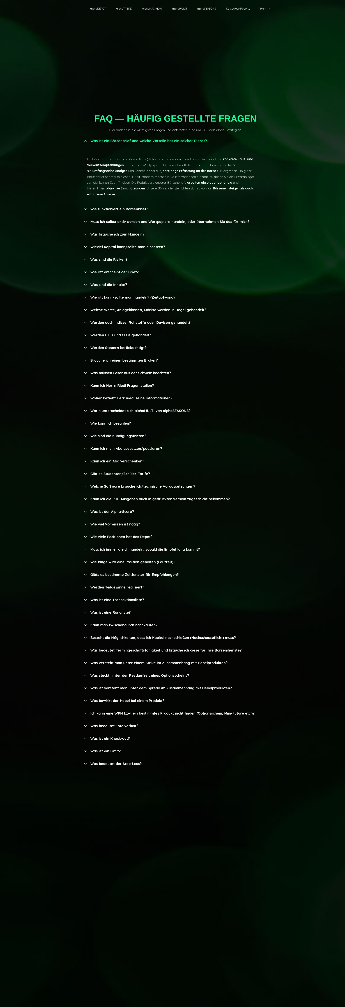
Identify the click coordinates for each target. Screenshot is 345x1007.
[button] (175, 141)
